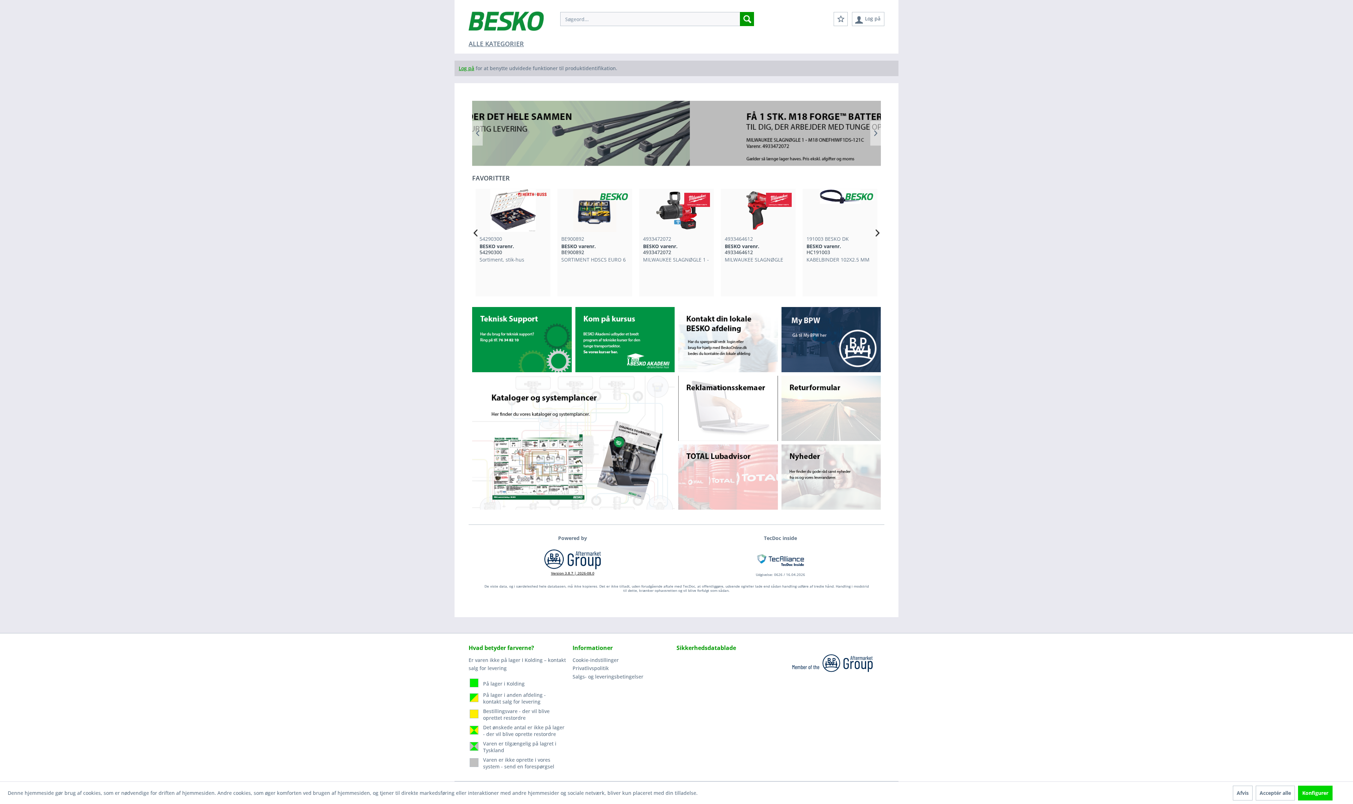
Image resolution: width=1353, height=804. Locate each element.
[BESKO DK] (532, 197)
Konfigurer (1315, 793)
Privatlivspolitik (591, 668)
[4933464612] (676, 210)
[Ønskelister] (841, 19)
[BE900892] (513, 210)
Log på (466, 68)
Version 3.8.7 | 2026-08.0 (572, 573)
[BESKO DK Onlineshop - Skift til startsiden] (506, 25)
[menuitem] (657, 19)
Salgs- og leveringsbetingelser (608, 676)
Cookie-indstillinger (596, 660)
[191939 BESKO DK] (840, 210)
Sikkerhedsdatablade (706, 648)
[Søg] (747, 19)
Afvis (1243, 793)
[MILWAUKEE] (615, 200)
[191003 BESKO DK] (758, 210)
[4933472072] (595, 210)
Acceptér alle (1275, 793)
